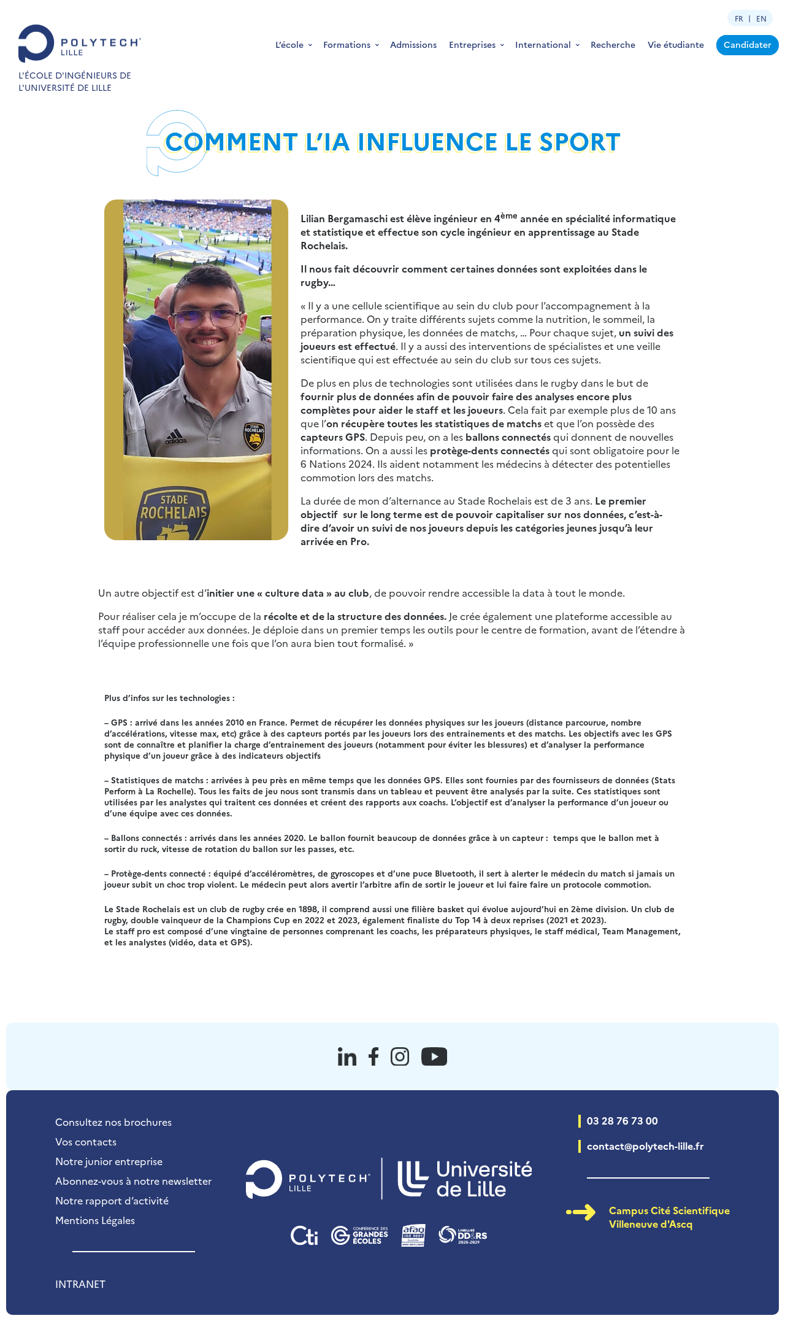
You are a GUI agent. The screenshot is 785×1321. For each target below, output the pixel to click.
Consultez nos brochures (113, 1121)
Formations (346, 44)
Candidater (748, 44)
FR (739, 18)
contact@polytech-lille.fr (645, 1145)
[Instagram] (400, 1056)
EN (761, 18)
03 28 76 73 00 (622, 1120)
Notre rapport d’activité (112, 1200)
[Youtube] (434, 1056)
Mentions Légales (95, 1219)
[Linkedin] (347, 1056)
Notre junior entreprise (109, 1161)
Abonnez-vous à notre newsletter (133, 1180)
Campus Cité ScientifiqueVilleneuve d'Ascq (669, 1216)
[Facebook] (373, 1056)
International (543, 44)
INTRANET (80, 1283)
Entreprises (472, 44)
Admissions (413, 44)
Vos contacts (86, 1141)
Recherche (613, 44)
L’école (289, 44)
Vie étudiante (676, 44)
